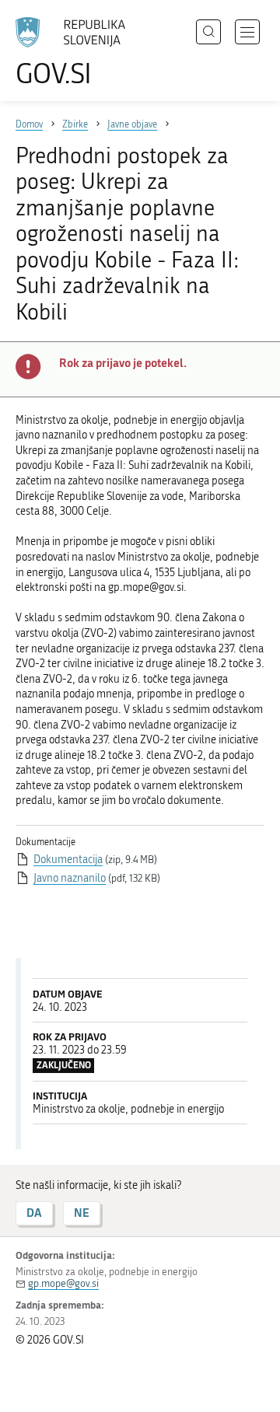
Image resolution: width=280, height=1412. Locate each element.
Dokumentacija (68, 859)
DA (34, 1212)
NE (81, 1212)
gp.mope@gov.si (63, 1283)
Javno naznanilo (69, 878)
